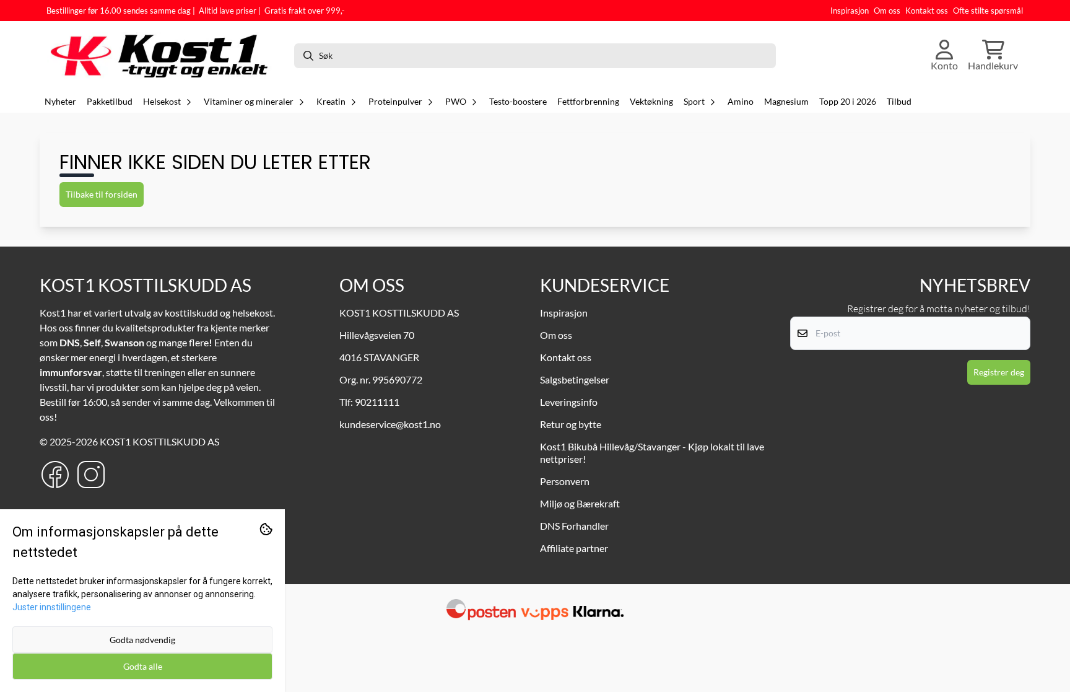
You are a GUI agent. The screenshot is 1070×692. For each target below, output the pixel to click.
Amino (741, 102)
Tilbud (899, 102)
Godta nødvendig (142, 639)
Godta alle (142, 666)
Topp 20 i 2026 (847, 102)
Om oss (887, 10)
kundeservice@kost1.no (390, 424)
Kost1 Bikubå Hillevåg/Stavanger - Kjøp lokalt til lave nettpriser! (652, 452)
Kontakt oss (926, 10)
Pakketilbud (110, 102)
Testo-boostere (518, 102)
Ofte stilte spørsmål (988, 10)
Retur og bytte (570, 424)
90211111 (377, 402)
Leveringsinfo (569, 402)
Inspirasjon (849, 10)
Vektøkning (651, 102)
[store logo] (165, 55)
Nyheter (60, 102)
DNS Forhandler (574, 526)
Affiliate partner (574, 548)
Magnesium (786, 102)
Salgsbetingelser (574, 379)
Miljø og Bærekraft (580, 503)
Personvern (564, 481)
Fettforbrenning (588, 102)
